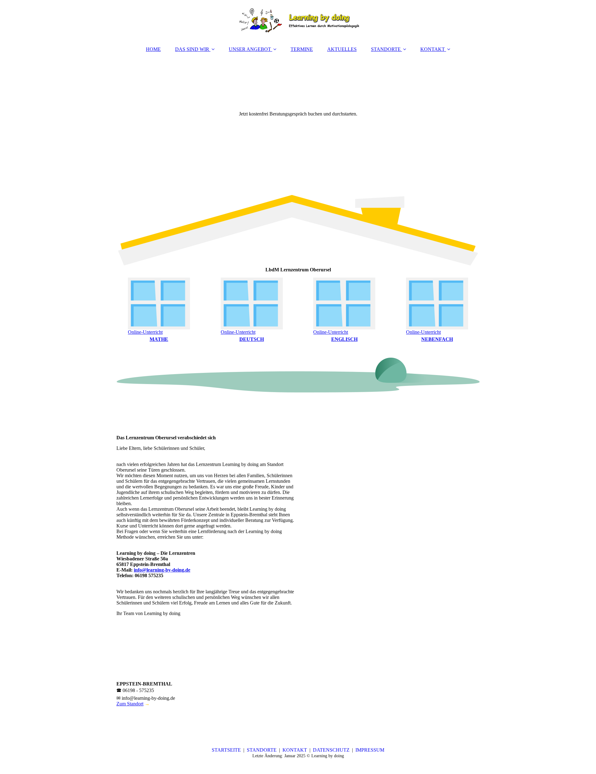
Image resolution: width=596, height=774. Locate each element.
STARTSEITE (226, 750)
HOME (153, 49)
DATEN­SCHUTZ (331, 750)
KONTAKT (432, 49)
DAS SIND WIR (192, 49)
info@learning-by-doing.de (162, 570)
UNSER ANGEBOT (250, 49)
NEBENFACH (437, 339)
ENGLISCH (344, 339)
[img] (298, 20)
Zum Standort (129, 703)
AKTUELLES (342, 49)
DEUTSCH (251, 339)
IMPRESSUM (369, 750)
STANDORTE (386, 49)
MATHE (159, 339)
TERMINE (302, 49)
